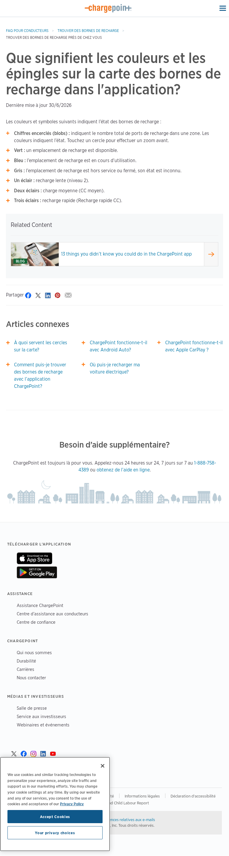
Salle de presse (32, 708)
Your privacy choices (55, 832)
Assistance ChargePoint (40, 605)
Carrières (25, 669)
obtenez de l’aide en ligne (123, 470)
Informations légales (142, 796)
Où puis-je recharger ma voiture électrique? (115, 368)
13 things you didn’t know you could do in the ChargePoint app (126, 254)
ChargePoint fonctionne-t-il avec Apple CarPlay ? (194, 346)
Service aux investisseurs (41, 716)
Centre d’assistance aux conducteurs (52, 614)
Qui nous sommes (34, 652)
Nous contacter (31, 677)
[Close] (102, 765)
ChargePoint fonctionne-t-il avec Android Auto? (118, 346)
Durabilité (26, 661)
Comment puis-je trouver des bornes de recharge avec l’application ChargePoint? (40, 375)
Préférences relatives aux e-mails (126, 819)
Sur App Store (34, 558)
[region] (55, 804)
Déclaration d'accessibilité (193, 796)
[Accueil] (108, 8)
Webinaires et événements (43, 725)
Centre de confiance (36, 622)
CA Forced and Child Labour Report (118, 802)
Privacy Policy (72, 803)
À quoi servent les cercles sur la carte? (40, 346)
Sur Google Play (37, 572)
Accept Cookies (55, 816)
